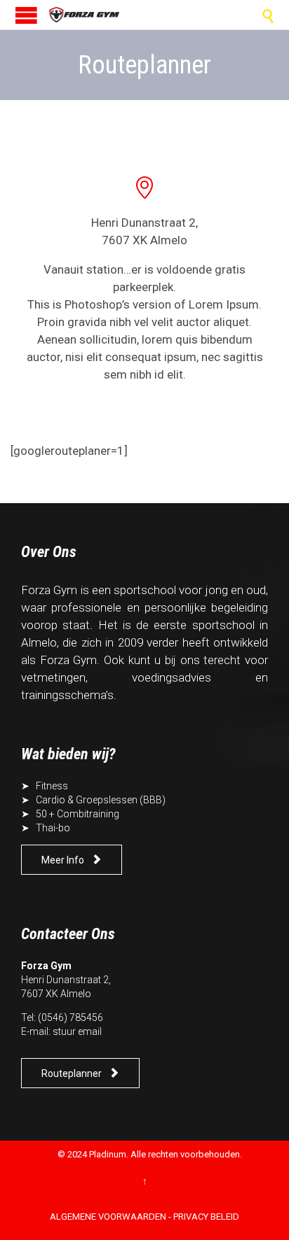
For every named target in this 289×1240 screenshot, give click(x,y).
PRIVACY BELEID (206, 1216)
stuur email (77, 1031)
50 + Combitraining (77, 813)
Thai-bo (53, 827)
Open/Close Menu (26, 15)
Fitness (52, 785)
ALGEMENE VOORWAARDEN (108, 1216)
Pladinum (107, 1154)
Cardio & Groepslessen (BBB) (101, 799)
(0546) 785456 (70, 1017)
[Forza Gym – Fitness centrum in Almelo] (84, 14)
